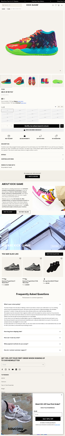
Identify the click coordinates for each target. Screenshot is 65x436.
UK (55, 106)
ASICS (3, 378)
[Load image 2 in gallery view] (19, 81)
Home (3, 8)
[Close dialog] (61, 395)
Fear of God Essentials (7, 385)
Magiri (3, 388)
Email (35, 411)
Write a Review (34, 177)
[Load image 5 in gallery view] (58, 81)
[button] (59, 5)
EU (62, 106)
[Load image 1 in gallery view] (6, 81)
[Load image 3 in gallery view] (32, 81)
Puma (8, 8)
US (58, 106)
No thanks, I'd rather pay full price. (48, 422)
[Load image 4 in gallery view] (45, 81)
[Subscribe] (43, 364)
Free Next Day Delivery (33, 1)
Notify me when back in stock (37, 126)
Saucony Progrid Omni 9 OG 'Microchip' (30, 281)
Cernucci (3, 381)
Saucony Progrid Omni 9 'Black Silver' (8, 281)
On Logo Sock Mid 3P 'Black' (50, 281)
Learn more (20, 101)
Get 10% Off (48, 419)
